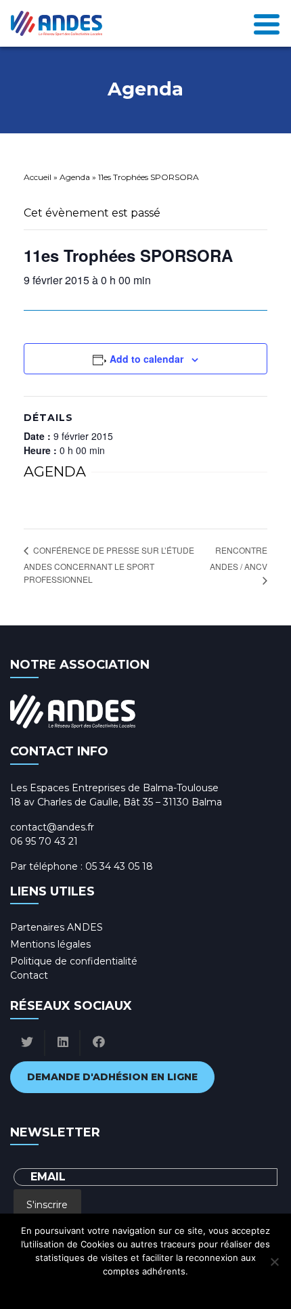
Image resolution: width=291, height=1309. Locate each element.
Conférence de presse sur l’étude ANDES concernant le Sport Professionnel (109, 564)
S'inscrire (47, 1205)
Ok (85, 1288)
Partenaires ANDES (56, 927)
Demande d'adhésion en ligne (112, 1077)
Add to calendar (146, 358)
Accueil (37, 177)
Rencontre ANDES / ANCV (238, 558)
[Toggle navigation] (266, 23)
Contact (29, 975)
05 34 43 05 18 (119, 866)
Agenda (75, 177)
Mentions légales (50, 944)
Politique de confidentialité (73, 961)
